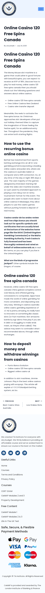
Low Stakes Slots (34, 403)
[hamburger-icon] (41, 9)
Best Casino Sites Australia (11, 404)
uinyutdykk (10, 46)
